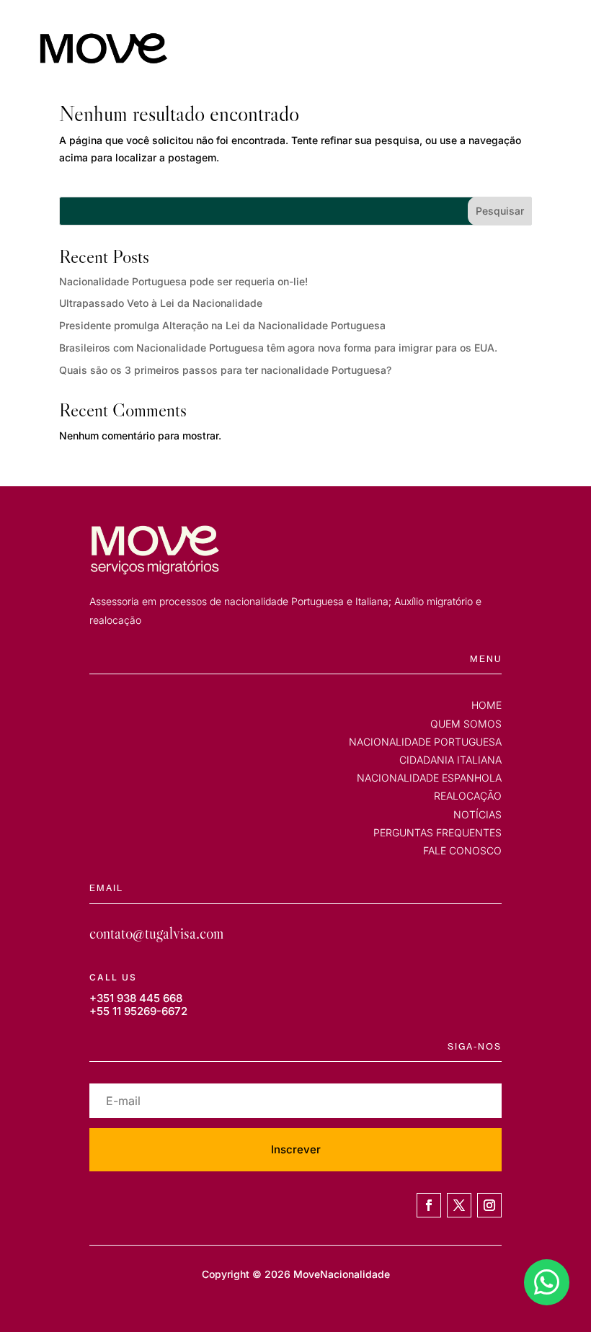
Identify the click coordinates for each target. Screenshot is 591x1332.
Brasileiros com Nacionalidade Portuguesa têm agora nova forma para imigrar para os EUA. (278, 347)
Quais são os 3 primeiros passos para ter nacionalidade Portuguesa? (225, 370)
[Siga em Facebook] (429, 1205)
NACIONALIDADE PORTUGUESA (425, 742)
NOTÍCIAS (477, 814)
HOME (486, 705)
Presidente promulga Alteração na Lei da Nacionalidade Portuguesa (222, 325)
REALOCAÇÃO (468, 796)
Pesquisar (500, 211)
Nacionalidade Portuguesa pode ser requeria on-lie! (183, 281)
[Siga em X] (459, 1205)
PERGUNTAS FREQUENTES (437, 832)
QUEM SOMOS (466, 724)
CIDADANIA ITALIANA (450, 760)
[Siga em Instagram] (489, 1205)
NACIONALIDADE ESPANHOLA (429, 778)
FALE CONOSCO (462, 850)
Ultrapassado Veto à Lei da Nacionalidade (160, 303)
